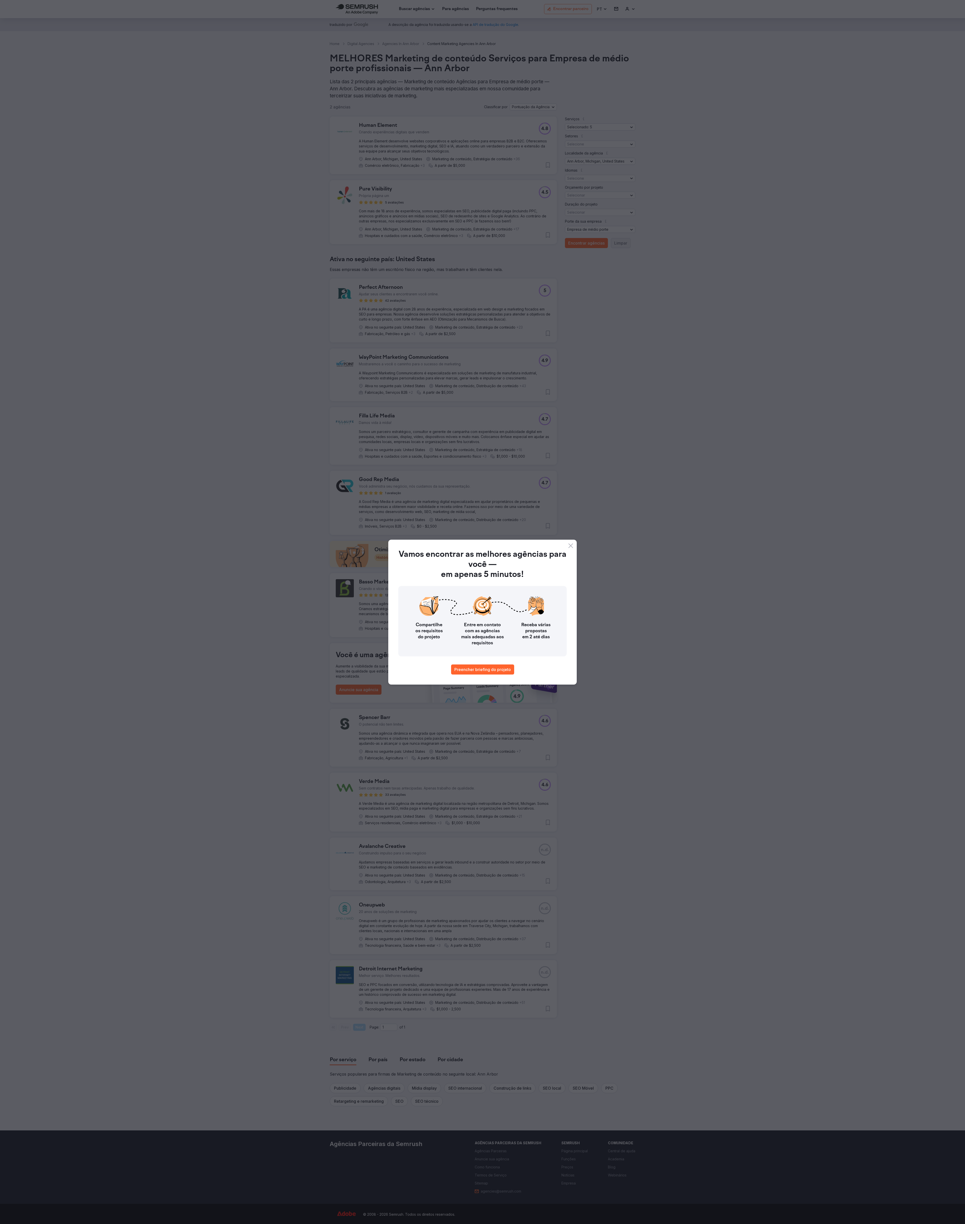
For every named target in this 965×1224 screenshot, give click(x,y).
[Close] (571, 546)
